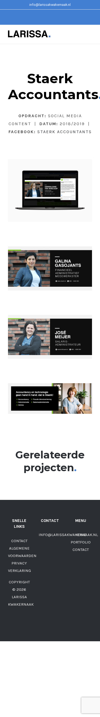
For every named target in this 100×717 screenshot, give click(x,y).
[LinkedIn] (49, 565)
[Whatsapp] (57, 555)
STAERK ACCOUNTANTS (64, 131)
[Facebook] (42, 555)
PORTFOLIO (81, 542)
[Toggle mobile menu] (90, 36)
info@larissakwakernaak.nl (50, 5)
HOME (80, 534)
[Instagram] (49, 555)
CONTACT (19, 540)
